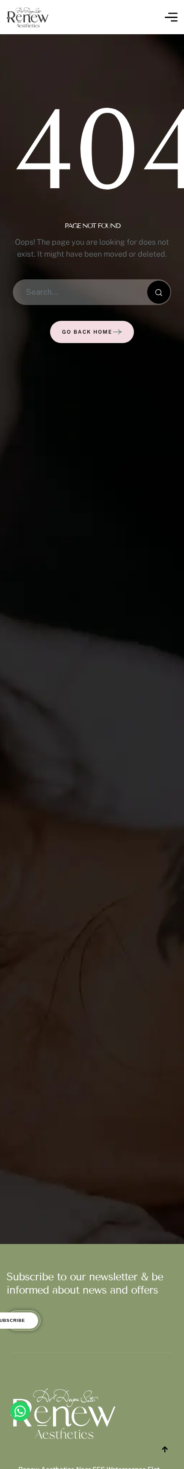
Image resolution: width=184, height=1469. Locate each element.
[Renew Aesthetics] (27, 17)
